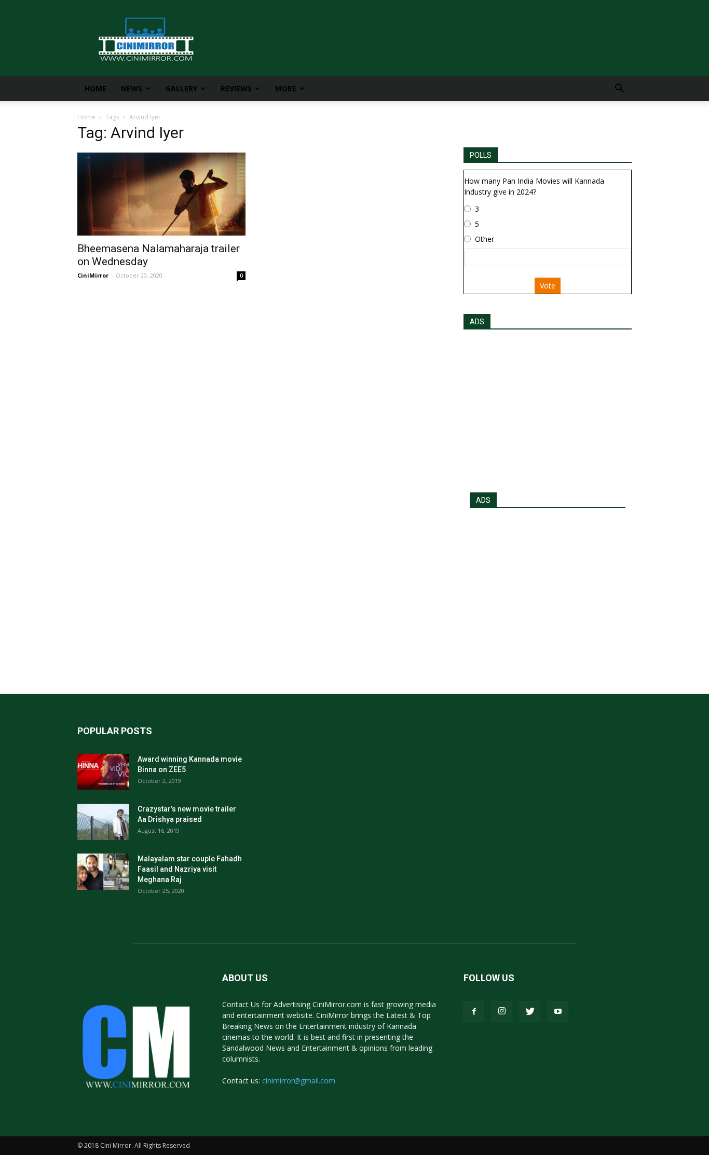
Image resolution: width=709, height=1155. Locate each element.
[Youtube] (558, 1011)
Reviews (236, 88)
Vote (547, 286)
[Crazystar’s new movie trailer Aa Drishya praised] (103, 822)
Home (95, 88)
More (285, 88)
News (131, 88)
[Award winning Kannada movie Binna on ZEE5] (103, 772)
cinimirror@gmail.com (298, 1080)
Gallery (181, 88)
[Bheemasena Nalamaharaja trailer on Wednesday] (161, 194)
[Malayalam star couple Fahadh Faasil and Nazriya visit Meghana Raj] (103, 872)
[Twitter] (530, 1011)
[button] (619, 89)
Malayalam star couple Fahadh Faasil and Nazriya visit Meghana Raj (190, 869)
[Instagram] (502, 1011)
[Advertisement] (547, 408)
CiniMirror (92, 275)
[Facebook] (473, 1011)
